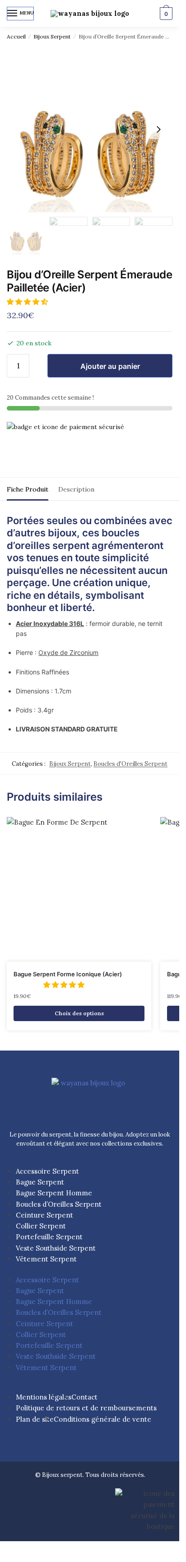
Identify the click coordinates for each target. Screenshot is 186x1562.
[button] (28, 301)
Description (76, 489)
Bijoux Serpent (51, 36)
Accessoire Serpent (47, 1171)
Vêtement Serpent (46, 1259)
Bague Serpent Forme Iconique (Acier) (68, 974)
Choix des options (79, 1013)
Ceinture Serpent (44, 1215)
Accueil (16, 36)
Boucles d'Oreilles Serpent (130, 764)
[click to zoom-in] (89, 129)
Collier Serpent (41, 1226)
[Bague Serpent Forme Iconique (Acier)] (79, 889)
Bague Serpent (40, 1182)
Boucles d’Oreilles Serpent (59, 1204)
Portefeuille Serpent (49, 1236)
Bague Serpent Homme (54, 1193)
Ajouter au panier (110, 366)
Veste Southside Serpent (56, 1248)
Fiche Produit (27, 489)
